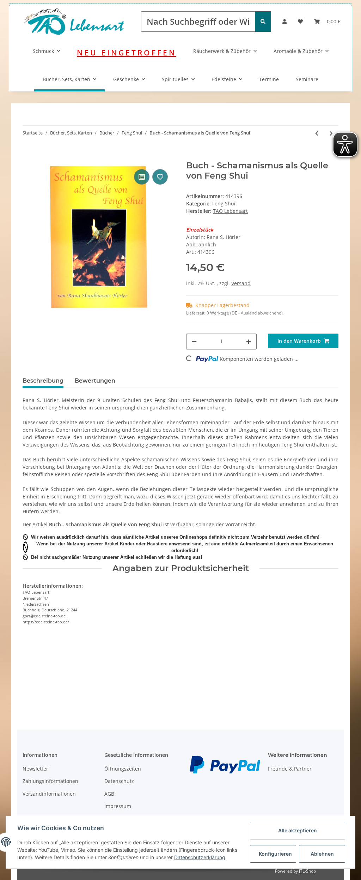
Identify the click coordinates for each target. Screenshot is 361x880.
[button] (284, 21)
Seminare (307, 79)
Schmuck (43, 51)
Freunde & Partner (290, 768)
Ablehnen (322, 854)
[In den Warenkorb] (28, 157)
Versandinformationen (49, 793)
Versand (241, 283)
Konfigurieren (275, 854)
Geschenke (126, 79)
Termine (269, 79)
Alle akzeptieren (297, 830)
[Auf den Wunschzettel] (160, 177)
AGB (109, 793)
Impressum (117, 806)
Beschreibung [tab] (43, 380)
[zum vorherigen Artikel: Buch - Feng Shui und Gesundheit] (317, 133)
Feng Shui (223, 203)
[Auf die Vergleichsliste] (141, 177)
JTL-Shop (307, 871)
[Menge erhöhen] (248, 341)
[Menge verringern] (194, 341)
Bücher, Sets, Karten (66, 79)
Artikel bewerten (48, 669)
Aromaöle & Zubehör (298, 51)
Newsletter (35, 768)
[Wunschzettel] (300, 21)
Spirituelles (175, 79)
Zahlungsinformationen (50, 781)
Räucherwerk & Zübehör (222, 51)
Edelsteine (224, 79)
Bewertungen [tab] (95, 380)
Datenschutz (119, 781)
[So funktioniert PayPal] (225, 764)
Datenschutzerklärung (199, 857)
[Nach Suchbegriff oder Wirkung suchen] (263, 21)
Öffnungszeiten (122, 768)
